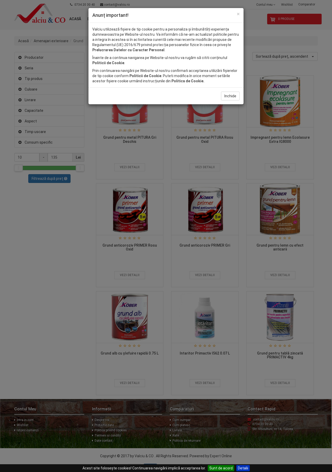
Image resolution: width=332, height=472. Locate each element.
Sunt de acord (221, 468)
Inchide (230, 96)
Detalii (243, 468)
